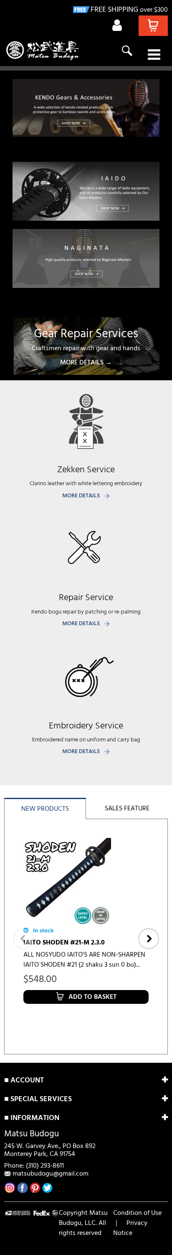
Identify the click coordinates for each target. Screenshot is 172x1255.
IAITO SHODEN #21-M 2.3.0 (64, 942)
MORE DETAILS (81, 496)
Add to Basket (92, 997)
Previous (23, 938)
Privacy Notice (130, 1228)
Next (148, 938)
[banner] (86, 108)
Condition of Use (137, 1213)
